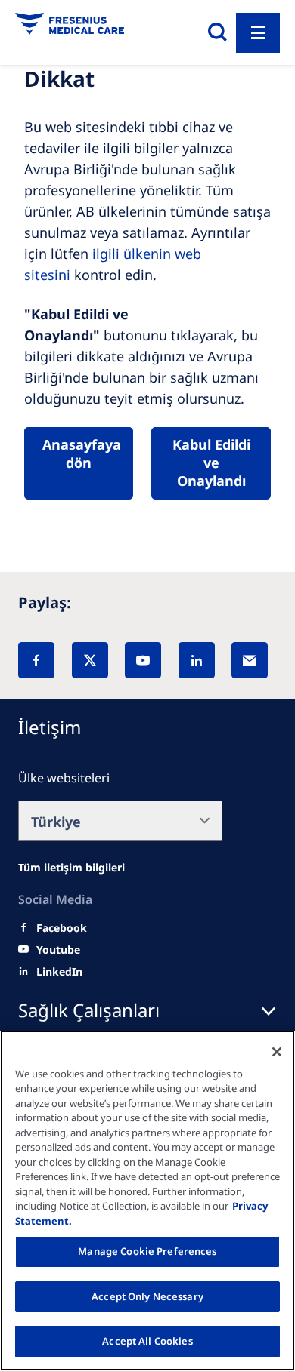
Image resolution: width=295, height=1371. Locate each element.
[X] (90, 660)
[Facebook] (36, 660)
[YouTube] (143, 660)
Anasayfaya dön (81, 453)
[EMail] (249, 660)
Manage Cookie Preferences (147, 1251)
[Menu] (258, 33)
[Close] (276, 1051)
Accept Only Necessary (147, 1296)
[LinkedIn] (197, 660)
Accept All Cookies (147, 1341)
